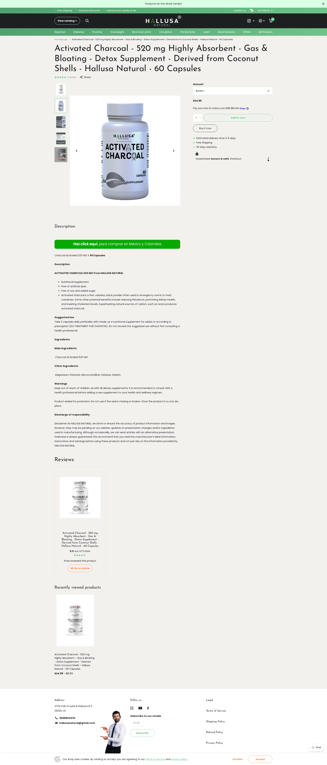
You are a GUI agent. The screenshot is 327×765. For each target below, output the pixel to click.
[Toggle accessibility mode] (252, 10)
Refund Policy (214, 732)
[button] (76, 151)
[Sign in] (262, 21)
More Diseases (226, 32)
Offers (247, 32)
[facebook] (148, 708)
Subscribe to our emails (145, 716)
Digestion (60, 32)
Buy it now (205, 128)
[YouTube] (140, 708)
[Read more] (251, 21)
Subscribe (142, 733)
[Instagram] (131, 708)
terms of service (155, 759)
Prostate (97, 32)
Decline (238, 759)
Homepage (60, 39)
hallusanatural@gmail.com (77, 723)
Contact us (239, 10)
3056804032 (67, 718)
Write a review (80, 568)
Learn (206, 32)
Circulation (165, 32)
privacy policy (179, 759)
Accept (260, 759)
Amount (198, 84)
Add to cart (238, 117)
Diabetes (79, 32)
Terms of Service (216, 711)
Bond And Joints (141, 32)
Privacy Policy (214, 743)
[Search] (87, 21)
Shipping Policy (215, 721)
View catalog (66, 20)
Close (323, 4)
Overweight (117, 32)
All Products (265, 32)
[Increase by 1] (201, 115)
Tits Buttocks (187, 32)
